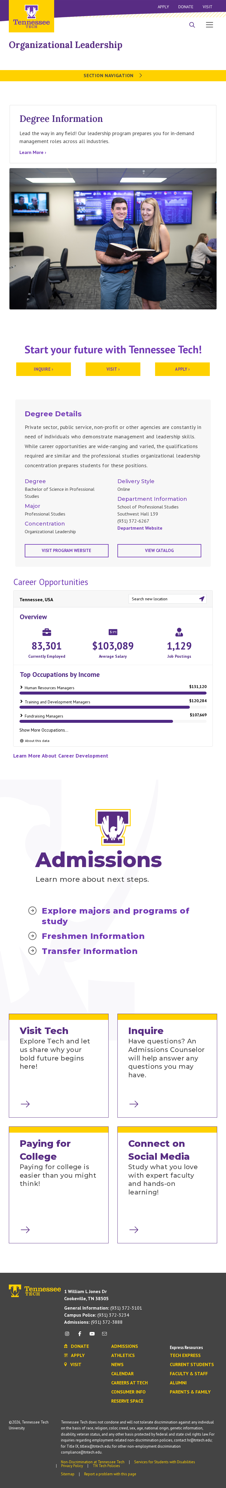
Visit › (113, 369)
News (117, 1364)
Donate (185, 6)
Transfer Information (90, 951)
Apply (163, 6)
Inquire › (43, 369)
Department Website (139, 528)
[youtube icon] (92, 1335)
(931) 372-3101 (103, 1308)
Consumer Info (128, 1392)
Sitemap (67, 1474)
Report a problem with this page (110, 1474)
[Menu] (209, 24)
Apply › (182, 369)
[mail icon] (104, 1335)
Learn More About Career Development (61, 755)
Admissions (124, 1346)
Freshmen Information (93, 936)
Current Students (192, 1364)
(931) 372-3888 (93, 1322)
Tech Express (185, 1355)
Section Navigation (109, 75)
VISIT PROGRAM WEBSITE (66, 550)
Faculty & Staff (189, 1373)
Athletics (123, 1355)
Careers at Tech (129, 1383)
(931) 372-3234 (96, 1315)
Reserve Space (127, 1401)
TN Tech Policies (106, 1465)
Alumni (178, 1383)
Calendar (122, 1373)
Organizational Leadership (65, 44)
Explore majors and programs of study (115, 916)
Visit (207, 6)
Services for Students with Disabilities (164, 1461)
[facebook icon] (79, 1335)
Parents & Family (190, 1392)
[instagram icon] (68, 1335)
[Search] (192, 25)
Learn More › (32, 152)
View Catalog (159, 550)
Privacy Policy (72, 1465)
